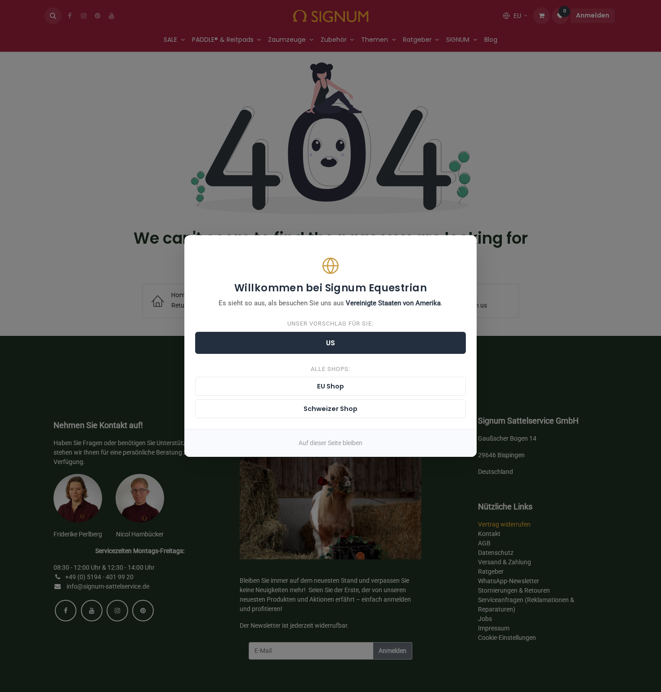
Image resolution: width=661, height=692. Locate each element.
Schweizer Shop (330, 408)
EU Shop (330, 386)
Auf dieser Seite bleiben (330, 442)
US (330, 343)
